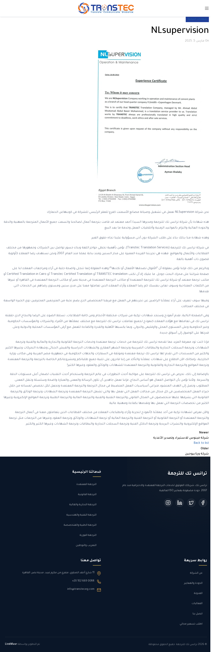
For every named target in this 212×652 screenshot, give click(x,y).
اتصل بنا (197, 614)
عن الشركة (196, 573)
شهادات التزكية (197, 19)
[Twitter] (191, 503)
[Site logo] (106, 8)
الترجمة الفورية (88, 535)
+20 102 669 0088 (83, 581)
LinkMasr (11, 644)
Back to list (201, 443)
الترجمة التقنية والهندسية (81, 515)
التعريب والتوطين (86, 545)
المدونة (198, 593)
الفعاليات (197, 603)
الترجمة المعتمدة (86, 484)
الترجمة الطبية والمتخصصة (80, 525)
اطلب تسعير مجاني (191, 624)
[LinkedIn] (180, 503)
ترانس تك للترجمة (187, 473)
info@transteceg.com (80, 589)
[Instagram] (168, 503)
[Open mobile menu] (207, 8)
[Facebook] (203, 503)
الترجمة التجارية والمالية (82, 504)
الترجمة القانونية (87, 494)
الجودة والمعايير (193, 583)
